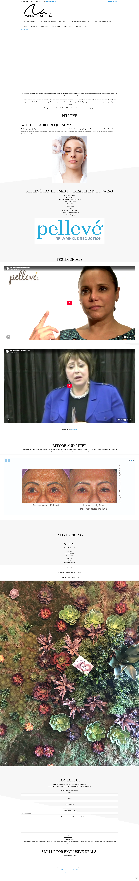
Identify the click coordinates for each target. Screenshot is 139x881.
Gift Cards (71, 873)
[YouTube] (113, 1)
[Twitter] (111, 1)
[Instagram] (115, 1)
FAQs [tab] (70, 567)
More (77, 873)
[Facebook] (109, 1)
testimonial (74, 429)
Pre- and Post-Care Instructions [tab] (70, 572)
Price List (63, 873)
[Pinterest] (117, 1)
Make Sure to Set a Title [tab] (70, 577)
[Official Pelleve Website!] (69, 231)
